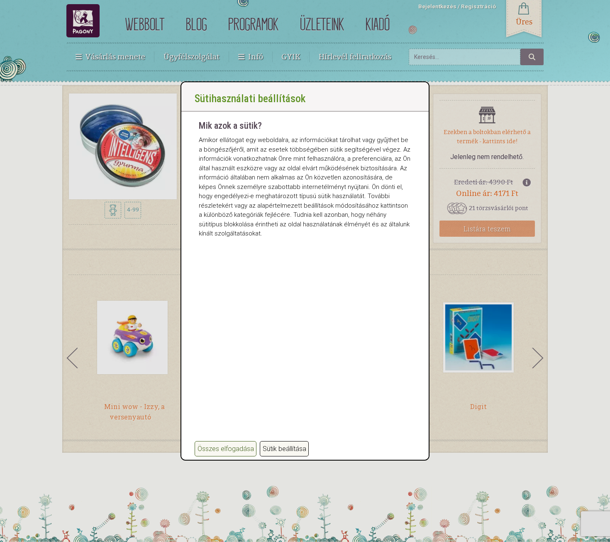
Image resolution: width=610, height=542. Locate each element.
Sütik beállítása (284, 449)
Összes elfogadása (226, 449)
